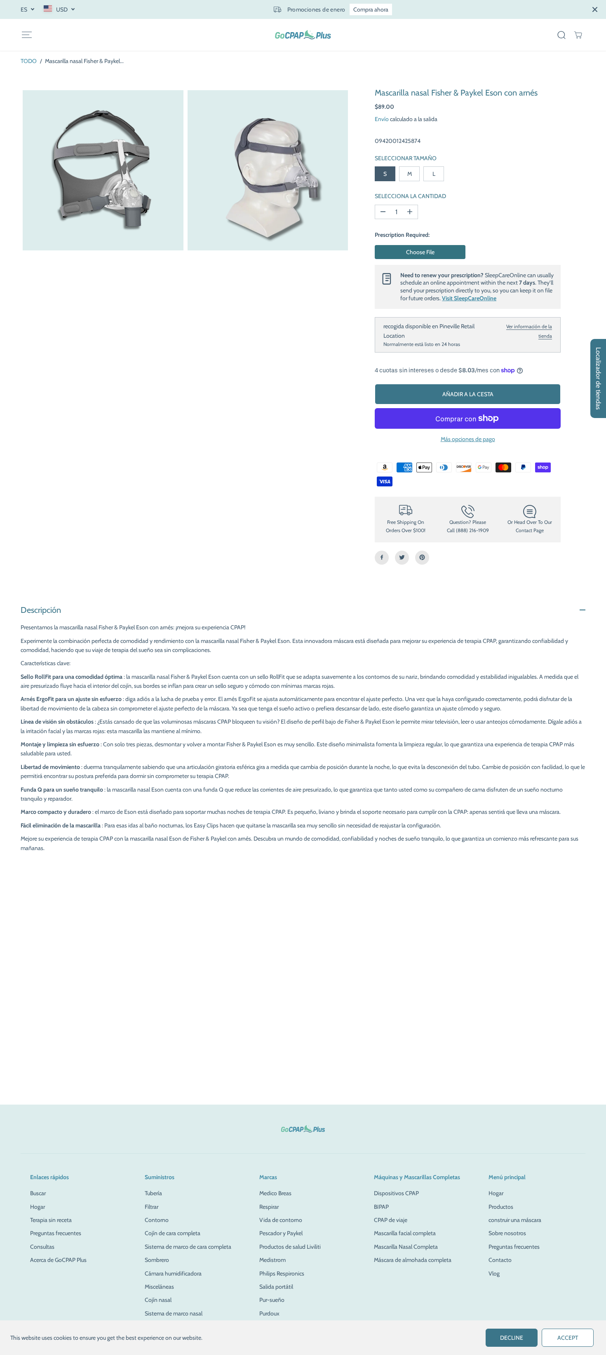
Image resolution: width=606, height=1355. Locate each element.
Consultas (42, 1246)
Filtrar (151, 1206)
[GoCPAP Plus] (303, 34)
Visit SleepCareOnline (469, 298)
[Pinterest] (422, 557)
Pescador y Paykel (281, 1233)
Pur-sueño (271, 1300)
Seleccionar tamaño (406, 157)
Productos (501, 1206)
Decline (511, 1337)
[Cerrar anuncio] (595, 9)
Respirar (269, 1206)
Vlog (494, 1273)
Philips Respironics (281, 1273)
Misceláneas (159, 1286)
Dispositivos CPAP (396, 1193)
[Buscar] (561, 35)
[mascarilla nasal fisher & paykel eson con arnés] (103, 170)
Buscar (38, 1193)
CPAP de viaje (390, 1220)
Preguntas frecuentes (55, 1233)
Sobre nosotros (507, 1233)
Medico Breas (275, 1193)
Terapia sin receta (51, 1220)
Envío (382, 119)
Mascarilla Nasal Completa (406, 1246)
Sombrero (157, 1260)
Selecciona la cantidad (410, 196)
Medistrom (272, 1260)
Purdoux (269, 1313)
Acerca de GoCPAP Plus (58, 1260)
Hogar (37, 1206)
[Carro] (578, 35)
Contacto (500, 1260)
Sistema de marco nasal (173, 1313)
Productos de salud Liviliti (290, 1246)
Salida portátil (276, 1286)
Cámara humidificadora (173, 1273)
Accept (567, 1337)
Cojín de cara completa (172, 1233)
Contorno (157, 1220)
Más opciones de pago (468, 439)
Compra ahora (370, 9)
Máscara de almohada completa (412, 1260)
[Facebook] (382, 557)
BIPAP (381, 1206)
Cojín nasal (158, 1300)
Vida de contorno (280, 1220)
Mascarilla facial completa (405, 1233)
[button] (26, 35)
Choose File (420, 251)
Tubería (153, 1193)
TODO (29, 61)
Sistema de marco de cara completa (188, 1246)
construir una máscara (515, 1220)
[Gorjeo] (402, 557)
